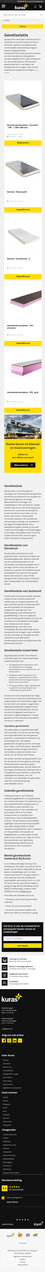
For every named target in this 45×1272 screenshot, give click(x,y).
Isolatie (7, 20)
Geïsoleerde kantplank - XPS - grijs (22, 392)
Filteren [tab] (23, 26)
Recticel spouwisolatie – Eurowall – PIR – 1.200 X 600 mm (22, 126)
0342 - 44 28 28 (7, 1013)
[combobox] (22, 14)
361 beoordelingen (16, 1189)
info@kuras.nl (25, 891)
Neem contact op (21, 465)
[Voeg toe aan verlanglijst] (8, 84)
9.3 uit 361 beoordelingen (35, 1)
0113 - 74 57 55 (7, 1023)
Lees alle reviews (7, 1224)
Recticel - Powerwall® (17, 192)
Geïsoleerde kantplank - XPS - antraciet (20, 326)
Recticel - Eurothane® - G (18, 258)
